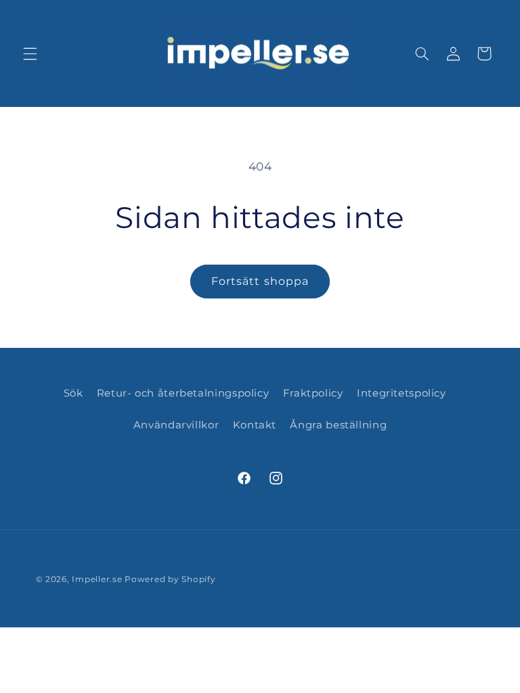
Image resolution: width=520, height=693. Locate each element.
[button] (29, 53)
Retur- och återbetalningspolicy (183, 393)
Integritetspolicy (401, 393)
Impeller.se (97, 579)
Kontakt (254, 425)
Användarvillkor (176, 425)
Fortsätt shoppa (260, 281)
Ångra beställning (338, 425)
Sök (73, 393)
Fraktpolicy (313, 393)
